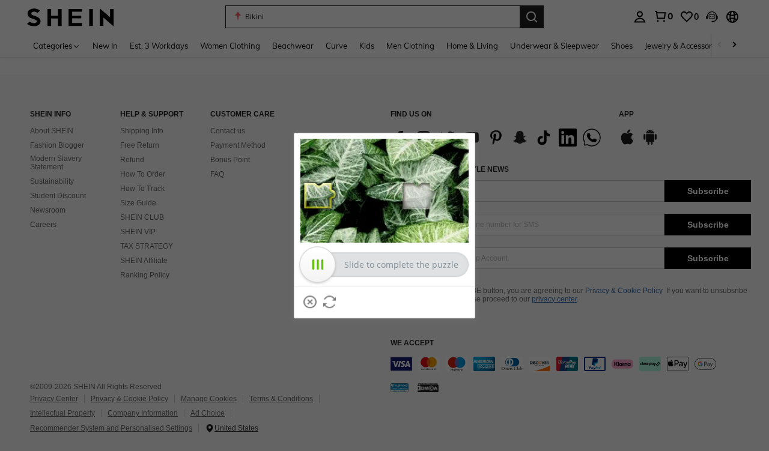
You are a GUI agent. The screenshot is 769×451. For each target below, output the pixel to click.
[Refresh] (329, 302)
